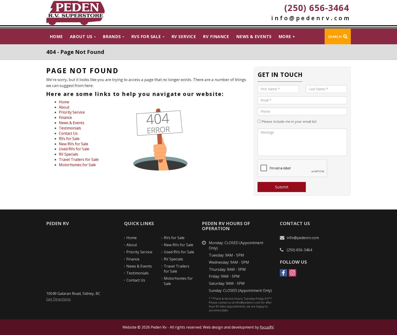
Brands (112, 36)
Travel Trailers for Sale (79, 159)
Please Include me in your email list (289, 121)
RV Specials (68, 154)
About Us (82, 36)
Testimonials (70, 128)
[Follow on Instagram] (292, 272)
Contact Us (68, 133)
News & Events (254, 36)
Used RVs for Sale (74, 148)
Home (56, 36)
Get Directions (58, 299)
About (64, 107)
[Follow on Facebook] (283, 272)
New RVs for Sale (73, 143)
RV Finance (216, 36)
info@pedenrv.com (311, 18)
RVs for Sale (146, 36)
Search (335, 36)
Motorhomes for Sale (77, 164)
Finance (65, 117)
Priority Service (72, 112)
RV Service (183, 36)
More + (286, 36)
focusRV (267, 327)
